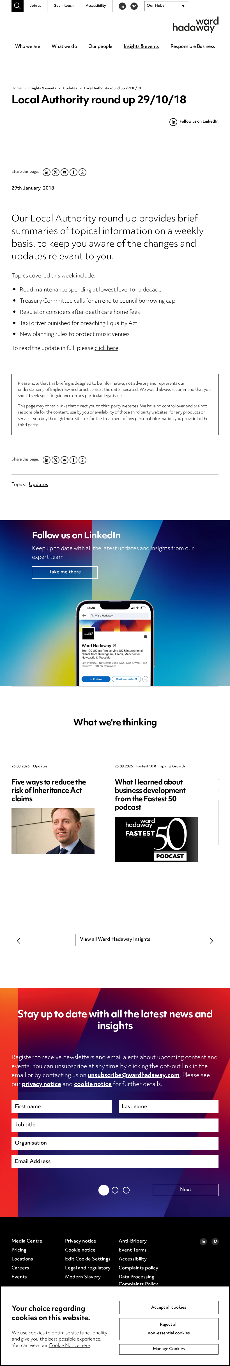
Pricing (19, 1250)
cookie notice (93, 1084)
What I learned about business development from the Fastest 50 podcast (150, 795)
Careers (20, 1268)
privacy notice (41, 1084)
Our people (100, 47)
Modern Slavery (83, 1277)
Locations (22, 1259)
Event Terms (133, 1250)
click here (106, 348)
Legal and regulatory (88, 1268)
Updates (70, 88)
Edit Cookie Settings (88, 1259)
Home (17, 88)
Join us (35, 6)
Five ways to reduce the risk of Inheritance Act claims (49, 791)
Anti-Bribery (133, 1241)
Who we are (27, 47)
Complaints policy (138, 1268)
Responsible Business (193, 47)
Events (19, 1277)
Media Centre (27, 1241)
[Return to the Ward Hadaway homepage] (196, 25)
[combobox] (166, 6)
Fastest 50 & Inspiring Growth (160, 766)
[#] (18, 6)
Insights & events (141, 47)
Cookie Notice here (69, 1346)
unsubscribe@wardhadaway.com (134, 1076)
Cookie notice (80, 1250)
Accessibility (96, 6)
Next (211, 941)
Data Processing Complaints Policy (138, 1280)
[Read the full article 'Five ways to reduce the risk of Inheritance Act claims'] (53, 831)
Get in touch (63, 6)
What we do (64, 47)
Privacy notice (80, 1241)
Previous (19, 941)
